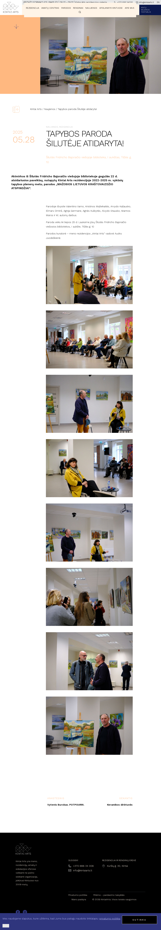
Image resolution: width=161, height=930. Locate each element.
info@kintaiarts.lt (82, 870)
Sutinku (140, 920)
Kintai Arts (36, 109)
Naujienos (49, 109)
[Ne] (6, 925)
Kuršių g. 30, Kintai (117, 865)
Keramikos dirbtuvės (120, 804)
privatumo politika (109, 918)
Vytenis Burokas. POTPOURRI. (65, 804)
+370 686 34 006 (83, 865)
